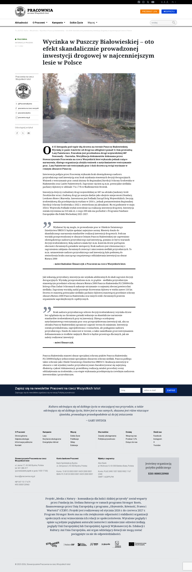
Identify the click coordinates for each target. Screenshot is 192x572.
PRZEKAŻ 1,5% (149, 11)
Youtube (157, 445)
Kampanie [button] (57, 22)
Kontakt (18, 445)
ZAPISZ (171, 390)
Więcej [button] (91, 22)
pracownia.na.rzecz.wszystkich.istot (28, 108)
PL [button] (173, 2)
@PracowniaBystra (25, 104)
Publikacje (74, 439)
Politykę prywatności (66, 393)
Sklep (72, 442)
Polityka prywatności (106, 439)
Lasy (44, 436)
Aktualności (21, 22)
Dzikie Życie (76, 22)
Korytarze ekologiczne (52, 439)
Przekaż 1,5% (131, 439)
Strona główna (21, 436)
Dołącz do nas (131, 442)
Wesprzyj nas (131, 436)
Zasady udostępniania (107, 436)
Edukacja (74, 445)
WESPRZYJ (169, 11)
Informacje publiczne (23, 442)
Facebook (157, 436)
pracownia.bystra (24, 113)
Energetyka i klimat (50, 442)
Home (26, 31)
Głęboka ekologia (22, 439)
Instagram (157, 439)
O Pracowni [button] (39, 22)
